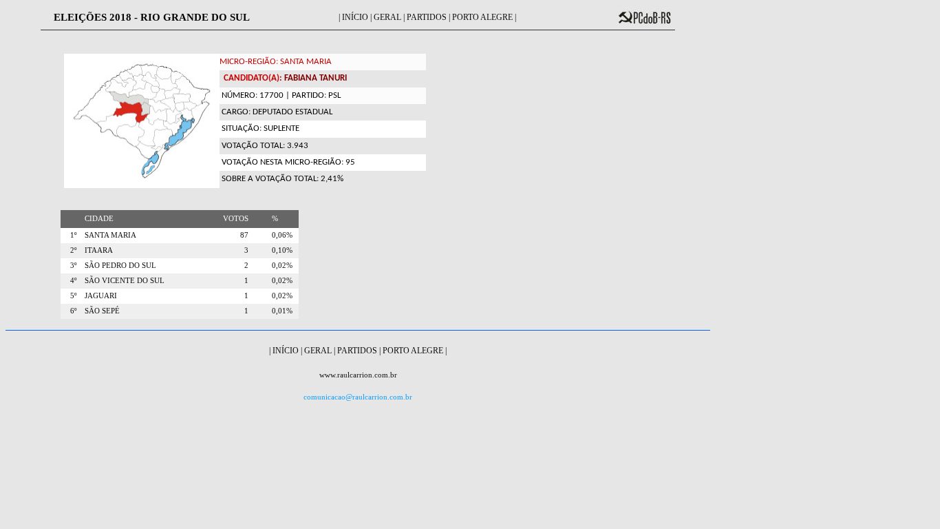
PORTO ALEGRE (482, 17)
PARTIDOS (427, 17)
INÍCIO (355, 17)
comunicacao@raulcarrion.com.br (357, 397)
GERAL (387, 17)
